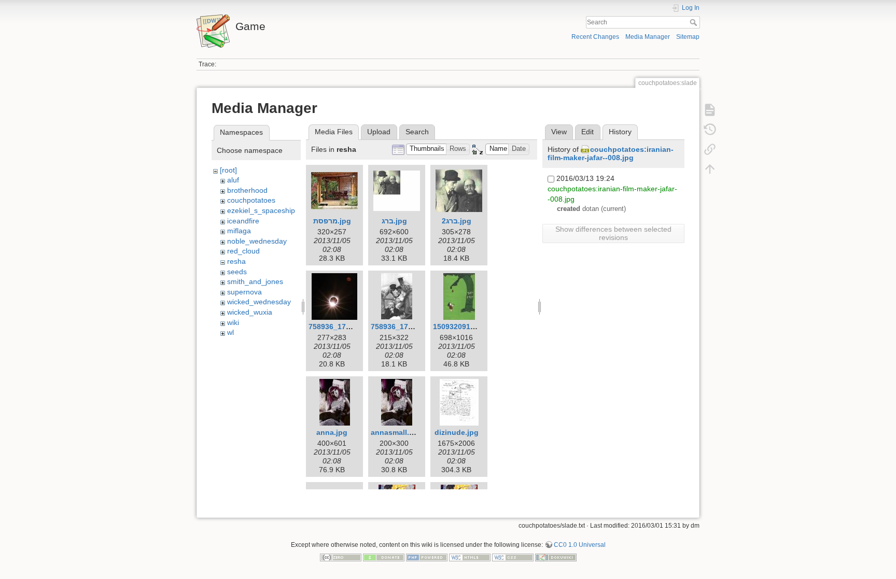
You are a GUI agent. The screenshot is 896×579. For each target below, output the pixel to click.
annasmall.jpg (396, 432)
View (559, 132)
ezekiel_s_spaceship (261, 210)
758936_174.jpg (336, 326)
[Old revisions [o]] (710, 129)
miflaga (239, 231)
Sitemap (687, 36)
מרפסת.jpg (332, 221)
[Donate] (383, 556)
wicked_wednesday (259, 302)
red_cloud (243, 251)
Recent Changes (595, 36)
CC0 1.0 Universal (580, 544)
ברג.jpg (394, 221)
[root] (228, 170)
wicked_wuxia (249, 312)
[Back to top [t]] (710, 169)
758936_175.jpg (398, 326)
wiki (233, 322)
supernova (244, 292)
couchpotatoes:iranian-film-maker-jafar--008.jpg (611, 153)
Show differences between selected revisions (613, 233)
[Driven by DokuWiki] (556, 556)
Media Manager (647, 36)
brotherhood (247, 190)
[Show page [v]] (710, 110)
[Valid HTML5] (470, 556)
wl (230, 332)
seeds (237, 271)
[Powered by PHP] (426, 556)
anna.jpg (331, 432)
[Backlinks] (710, 149)
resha (236, 261)
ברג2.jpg (456, 221)
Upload (378, 132)
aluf (233, 180)
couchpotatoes (251, 200)
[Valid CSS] (513, 556)
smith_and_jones (255, 281)
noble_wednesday (257, 241)
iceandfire (243, 221)
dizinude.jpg (457, 432)
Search (694, 22)
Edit (587, 132)
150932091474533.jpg (471, 326)
